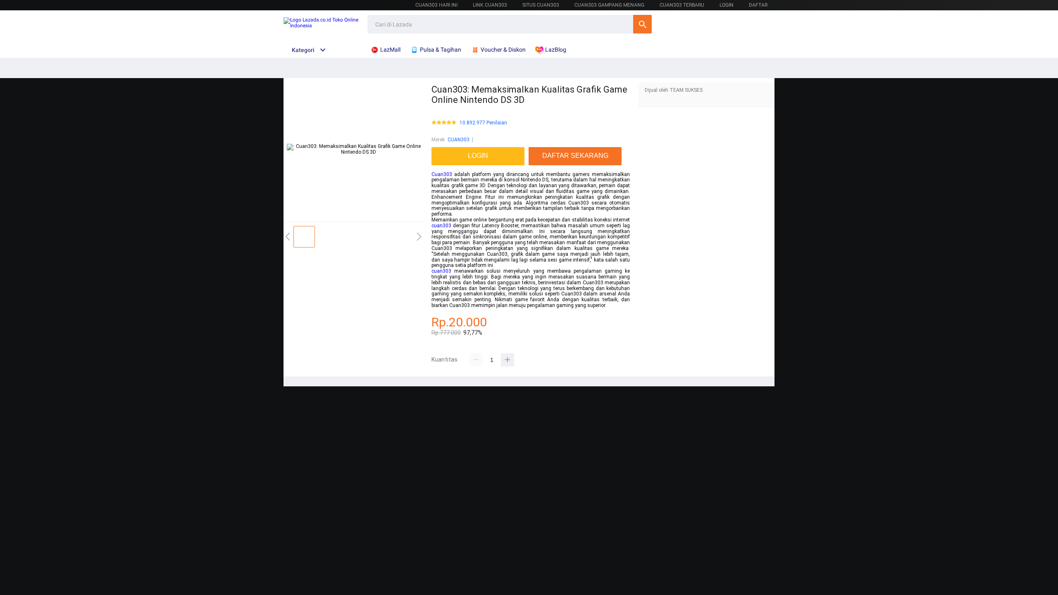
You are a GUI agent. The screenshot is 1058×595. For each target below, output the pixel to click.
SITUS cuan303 (540, 5)
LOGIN (727, 5)
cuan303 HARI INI (436, 5)
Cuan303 (441, 174)
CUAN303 (458, 140)
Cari (642, 24)
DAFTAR (758, 5)
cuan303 (441, 225)
